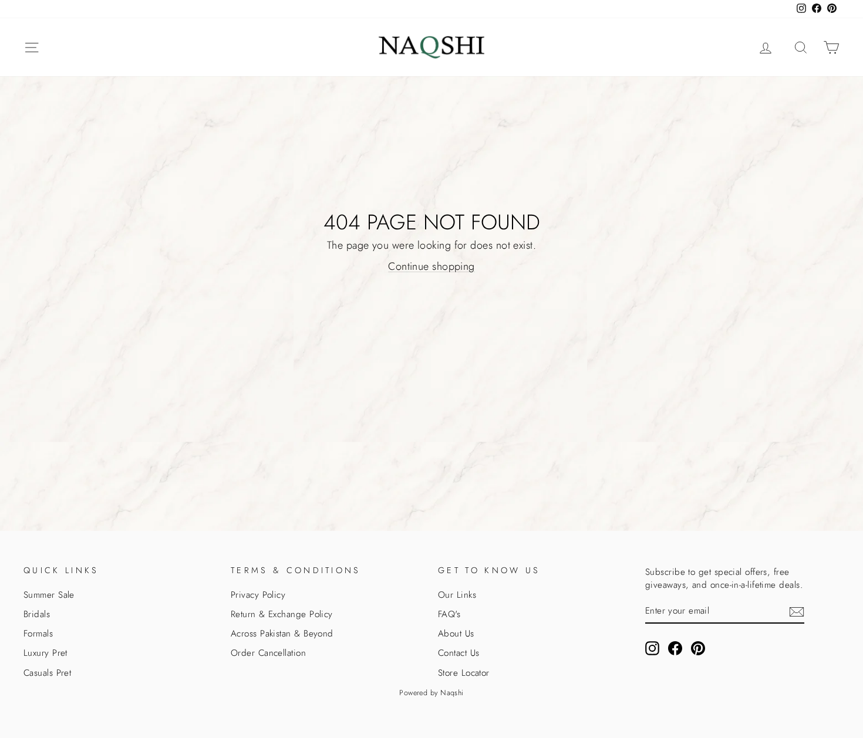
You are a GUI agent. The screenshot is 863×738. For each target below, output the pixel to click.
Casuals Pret (47, 672)
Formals (38, 633)
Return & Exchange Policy (282, 614)
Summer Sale (49, 594)
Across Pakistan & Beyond (282, 633)
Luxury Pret (45, 652)
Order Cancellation (268, 652)
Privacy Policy (258, 594)
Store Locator (464, 672)
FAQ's (449, 614)
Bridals (36, 614)
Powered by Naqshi (431, 693)
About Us (456, 633)
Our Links (457, 594)
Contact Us (459, 652)
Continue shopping (431, 266)
